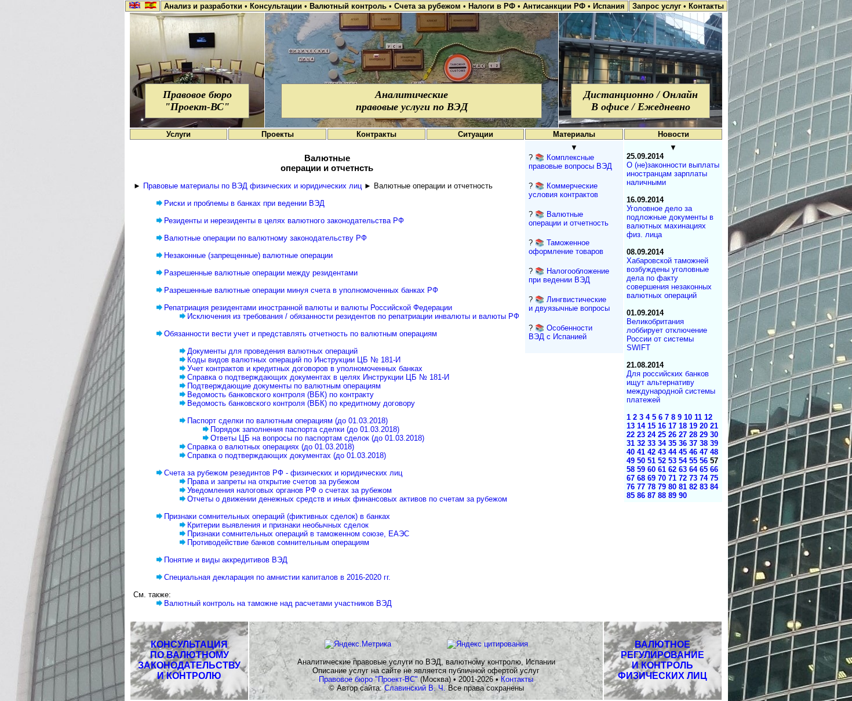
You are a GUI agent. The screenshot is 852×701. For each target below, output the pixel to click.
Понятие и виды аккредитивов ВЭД (225, 559)
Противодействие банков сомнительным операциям (278, 542)
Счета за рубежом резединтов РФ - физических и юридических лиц (283, 472)
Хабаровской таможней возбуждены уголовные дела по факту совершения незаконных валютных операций (669, 278)
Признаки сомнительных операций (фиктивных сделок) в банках (277, 516)
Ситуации (475, 134)
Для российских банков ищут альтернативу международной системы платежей (671, 386)
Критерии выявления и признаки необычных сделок (278, 525)
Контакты (517, 679)
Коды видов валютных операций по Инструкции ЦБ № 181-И (293, 359)
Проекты (277, 134)
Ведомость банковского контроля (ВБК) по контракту (280, 394)
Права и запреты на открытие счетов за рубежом (273, 481)
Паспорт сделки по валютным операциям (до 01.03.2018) (287, 420)
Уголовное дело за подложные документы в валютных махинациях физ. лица (670, 221)
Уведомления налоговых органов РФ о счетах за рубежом (289, 490)
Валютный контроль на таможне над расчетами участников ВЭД (278, 603)
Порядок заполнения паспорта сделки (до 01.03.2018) (304, 429)
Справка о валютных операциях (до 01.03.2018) (270, 446)
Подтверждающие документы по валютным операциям (284, 386)
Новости (673, 134)
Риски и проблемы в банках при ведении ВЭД (244, 203)
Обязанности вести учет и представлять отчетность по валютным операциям (300, 333)
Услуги (178, 134)
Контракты (376, 134)
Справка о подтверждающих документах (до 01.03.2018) (286, 455)
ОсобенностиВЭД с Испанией (560, 332)
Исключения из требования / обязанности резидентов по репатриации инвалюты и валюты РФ (353, 316)
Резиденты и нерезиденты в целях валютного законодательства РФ (284, 220)
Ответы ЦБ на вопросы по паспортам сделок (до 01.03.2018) (317, 438)
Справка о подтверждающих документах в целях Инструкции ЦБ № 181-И (318, 377)
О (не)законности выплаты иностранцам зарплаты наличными (673, 174)
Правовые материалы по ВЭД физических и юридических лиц (252, 185)
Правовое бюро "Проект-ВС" (368, 679)
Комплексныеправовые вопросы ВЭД (570, 161)
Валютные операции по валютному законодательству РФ (265, 238)
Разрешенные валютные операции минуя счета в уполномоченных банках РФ (301, 290)
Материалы (574, 134)
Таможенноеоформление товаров (566, 247)
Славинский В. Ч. (415, 688)
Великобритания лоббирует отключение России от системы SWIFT (667, 334)
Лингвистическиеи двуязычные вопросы (569, 304)
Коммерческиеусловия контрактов (563, 190)
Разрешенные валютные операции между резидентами (261, 272)
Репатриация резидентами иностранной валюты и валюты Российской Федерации (308, 307)
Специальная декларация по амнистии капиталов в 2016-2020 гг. (277, 577)
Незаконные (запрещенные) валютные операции (248, 255)
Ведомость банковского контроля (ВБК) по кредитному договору (301, 403)
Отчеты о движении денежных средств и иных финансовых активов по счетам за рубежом (347, 499)
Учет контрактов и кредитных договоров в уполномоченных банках (305, 368)
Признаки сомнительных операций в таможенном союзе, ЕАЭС (298, 533)
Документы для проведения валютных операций (272, 351)
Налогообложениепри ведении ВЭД (569, 275)
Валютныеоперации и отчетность (569, 218)
